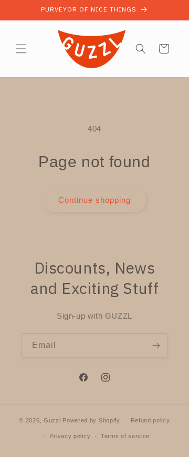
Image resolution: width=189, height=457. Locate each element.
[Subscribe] (155, 345)
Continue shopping (94, 199)
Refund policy (150, 420)
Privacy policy (69, 436)
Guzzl (52, 420)
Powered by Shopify (91, 420)
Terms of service (125, 436)
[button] (21, 48)
